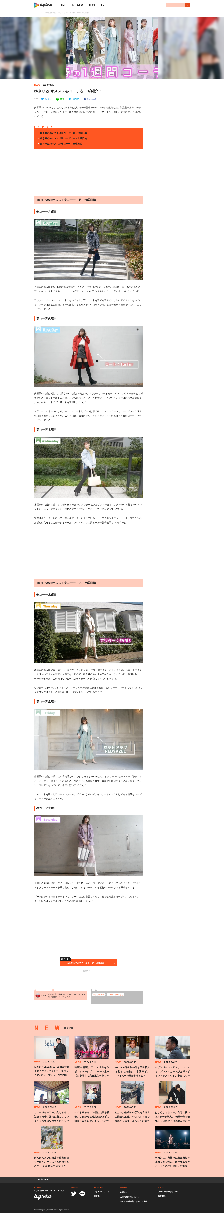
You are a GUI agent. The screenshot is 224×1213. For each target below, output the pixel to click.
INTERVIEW (77, 5)
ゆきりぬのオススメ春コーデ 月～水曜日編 (63, 133)
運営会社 (98, 1196)
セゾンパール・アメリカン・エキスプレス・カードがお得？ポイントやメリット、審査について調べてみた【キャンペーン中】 (172, 1075)
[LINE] (82, 1194)
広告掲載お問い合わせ (129, 1197)
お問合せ (124, 1192)
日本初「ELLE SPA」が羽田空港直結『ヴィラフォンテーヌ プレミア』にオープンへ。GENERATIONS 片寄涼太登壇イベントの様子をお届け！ (51, 1075)
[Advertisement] (64, 172)
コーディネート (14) (115, 995)
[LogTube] (43, 5)
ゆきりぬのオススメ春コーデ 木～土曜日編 (63, 138)
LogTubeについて (101, 1191)
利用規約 (162, 1196)
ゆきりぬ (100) (98, 995)
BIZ (102, 5)
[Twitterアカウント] (73, 1193)
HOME (63, 5)
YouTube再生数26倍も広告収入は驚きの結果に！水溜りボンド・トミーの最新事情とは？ (132, 1071)
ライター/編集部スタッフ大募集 (134, 1201)
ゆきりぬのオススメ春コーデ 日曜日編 (61, 143)
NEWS (92, 5)
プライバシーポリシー (168, 1191)
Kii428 (43, 995)
